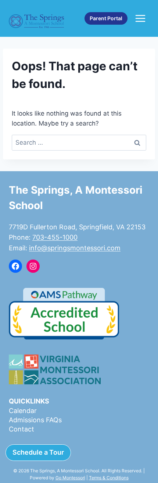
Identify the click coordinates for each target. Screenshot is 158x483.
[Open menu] (140, 18)
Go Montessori (70, 477)
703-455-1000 (55, 237)
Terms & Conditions (109, 477)
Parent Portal (106, 18)
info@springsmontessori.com (75, 248)
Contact (21, 429)
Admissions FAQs (35, 420)
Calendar (23, 411)
